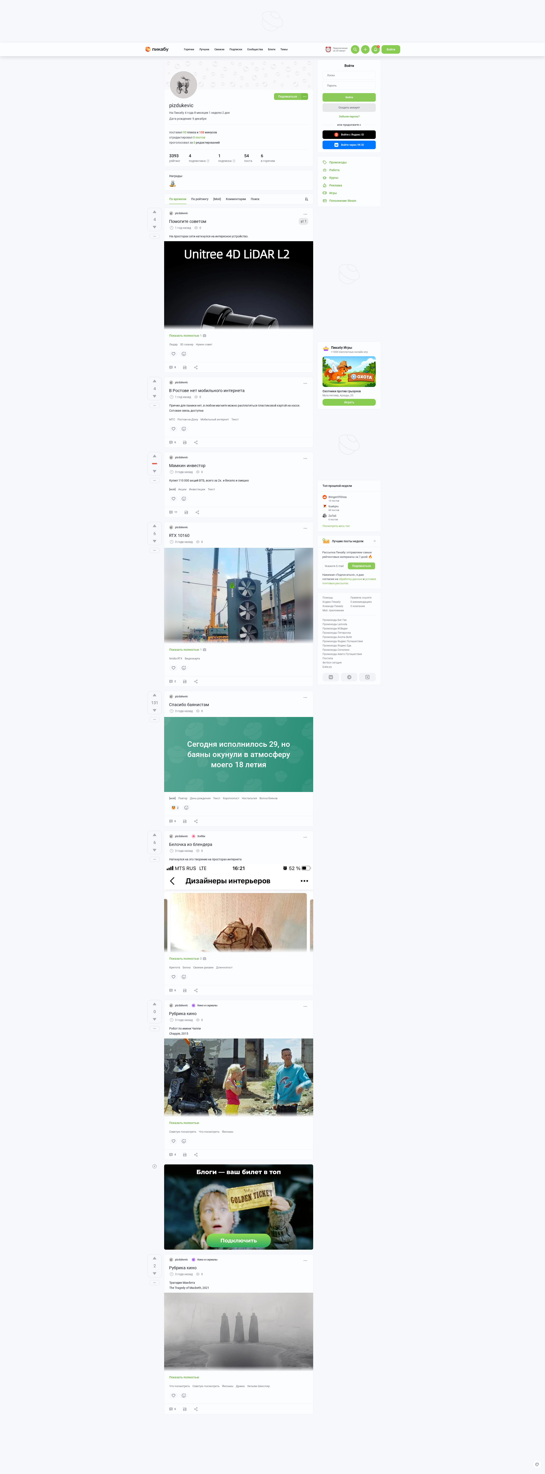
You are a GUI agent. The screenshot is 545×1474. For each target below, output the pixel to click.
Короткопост (231, 798)
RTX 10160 (179, 535)
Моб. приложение (333, 610)
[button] (208, 161)
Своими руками (203, 967)
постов (199, 137)
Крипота (174, 967)
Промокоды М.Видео (335, 628)
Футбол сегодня (332, 662)
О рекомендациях (361, 601)
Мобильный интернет (215, 419)
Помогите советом (187, 221)
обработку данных (350, 579)
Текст (235, 419)
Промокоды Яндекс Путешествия (343, 641)
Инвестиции (197, 489)
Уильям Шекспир (258, 1386)
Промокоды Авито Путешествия (342, 654)
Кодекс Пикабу (332, 601)
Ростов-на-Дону (188, 419)
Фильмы (227, 1131)
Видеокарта (192, 658)
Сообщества (255, 49)
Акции (182, 489)
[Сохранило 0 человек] (184, 367)
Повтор (182, 798)
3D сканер (186, 344)
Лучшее (204, 49)
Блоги (271, 49)
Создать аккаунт (349, 107)
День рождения (200, 798)
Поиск (255, 199)
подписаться (361, 566)
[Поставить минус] (155, 227)
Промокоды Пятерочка (337, 632)
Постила (328, 658)
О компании (357, 606)
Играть (349, 402)
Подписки (235, 49)
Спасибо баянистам (189, 704)
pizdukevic (181, 213)
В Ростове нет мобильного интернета (207, 390)
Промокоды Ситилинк (336, 649)
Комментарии (236, 199)
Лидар (173, 344)
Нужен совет (204, 344)
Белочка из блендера (190, 844)
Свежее (219, 49)
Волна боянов (268, 798)
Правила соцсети (360, 597)
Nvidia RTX (175, 658)
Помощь (328, 597)
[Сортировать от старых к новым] (306, 199)
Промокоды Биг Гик (335, 620)
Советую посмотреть (182, 1131)
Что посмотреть (209, 1131)
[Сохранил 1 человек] (184, 681)
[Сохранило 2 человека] (184, 1409)
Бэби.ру (327, 666)
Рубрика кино (182, 1013)
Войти (391, 49)
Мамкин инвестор (187, 465)
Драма (240, 1386)
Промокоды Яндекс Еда (337, 645)
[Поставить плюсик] (155, 211)
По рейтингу (199, 199)
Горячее (189, 49)
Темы (284, 49)
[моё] (217, 199)
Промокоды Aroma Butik (337, 637)
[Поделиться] (195, 367)
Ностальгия (249, 798)
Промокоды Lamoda (335, 624)
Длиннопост (224, 967)
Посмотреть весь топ (336, 526)
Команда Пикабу (333, 606)
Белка (187, 967)
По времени (177, 199)
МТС (172, 419)
